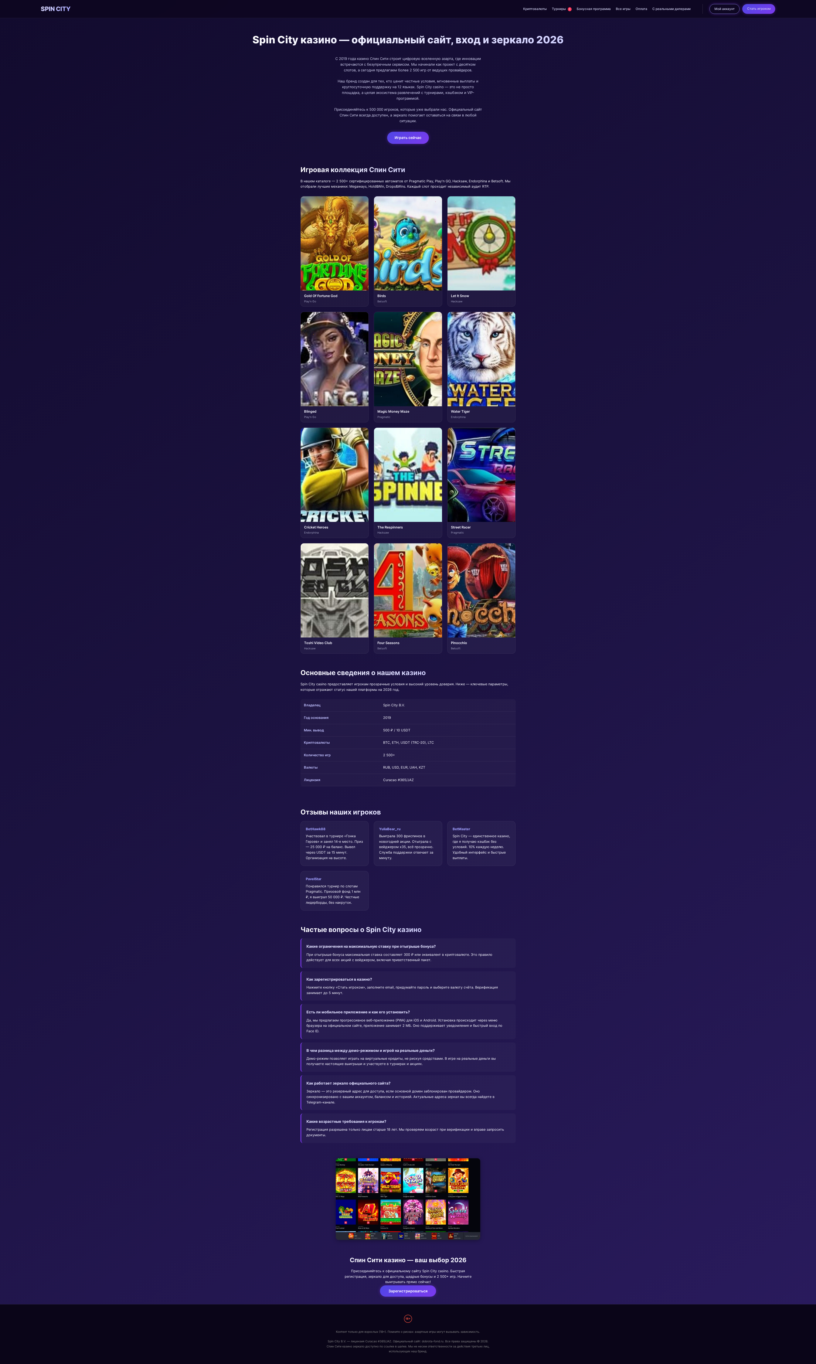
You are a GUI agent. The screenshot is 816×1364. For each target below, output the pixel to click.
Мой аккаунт (724, 9)
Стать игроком (759, 9)
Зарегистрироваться (408, 1291)
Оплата (641, 9)
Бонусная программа (594, 9)
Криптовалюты (535, 9)
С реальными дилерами (671, 9)
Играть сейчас (408, 137)
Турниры (561, 9)
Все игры (623, 9)
